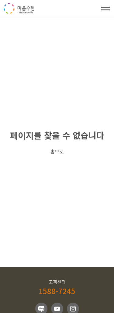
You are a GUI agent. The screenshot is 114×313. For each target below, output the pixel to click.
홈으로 (57, 151)
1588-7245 (57, 291)
